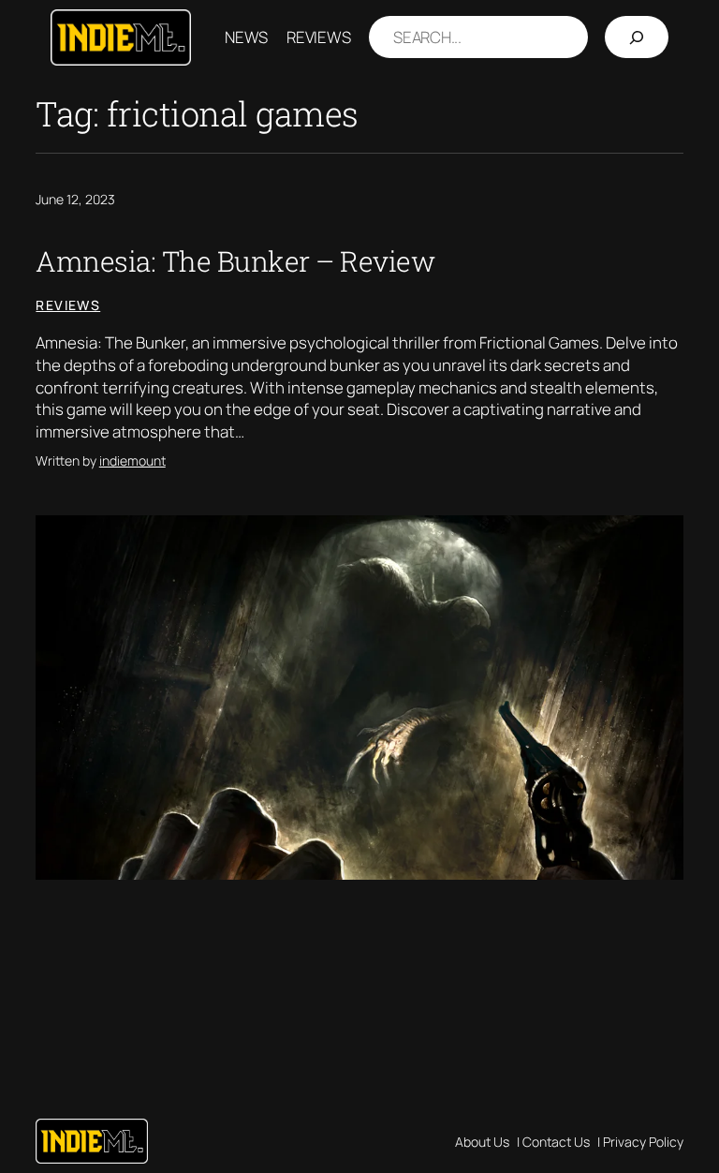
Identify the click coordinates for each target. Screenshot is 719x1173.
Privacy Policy (643, 1142)
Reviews (68, 305)
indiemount (132, 460)
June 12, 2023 (75, 199)
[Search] (636, 37)
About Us (482, 1142)
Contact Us (556, 1142)
